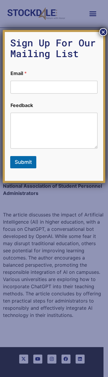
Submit (23, 162)
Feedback (21, 105)
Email (18, 73)
